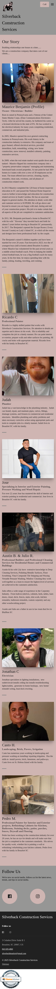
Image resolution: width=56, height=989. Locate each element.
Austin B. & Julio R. (18, 556)
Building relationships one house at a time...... (21, 47)
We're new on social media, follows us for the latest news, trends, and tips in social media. (27, 878)
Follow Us (11, 871)
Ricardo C (10, 317)
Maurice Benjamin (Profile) (23, 107)
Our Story (12, 41)
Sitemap (5, 964)
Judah (7, 400)
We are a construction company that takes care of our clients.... (24, 52)
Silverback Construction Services (13, 23)
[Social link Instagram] (37, 896)
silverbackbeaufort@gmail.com (14, 953)
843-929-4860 (7, 949)
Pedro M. (9, 818)
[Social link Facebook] (9, 896)
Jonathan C (10, 671)
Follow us (6, 926)
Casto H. (8, 745)
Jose (6, 482)
